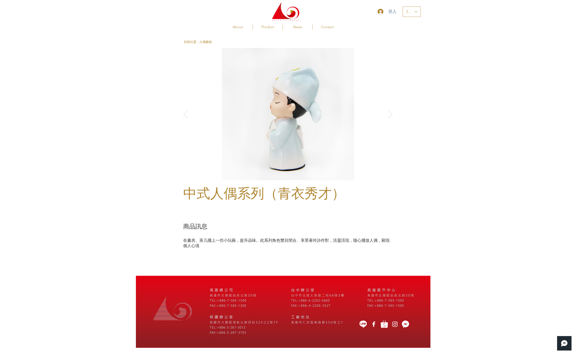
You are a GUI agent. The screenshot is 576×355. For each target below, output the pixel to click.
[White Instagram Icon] (394, 324)
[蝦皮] (384, 324)
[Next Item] (390, 114)
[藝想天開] (373, 324)
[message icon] (405, 324)
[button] (192, 41)
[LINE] (363, 324)
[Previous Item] (185, 114)
